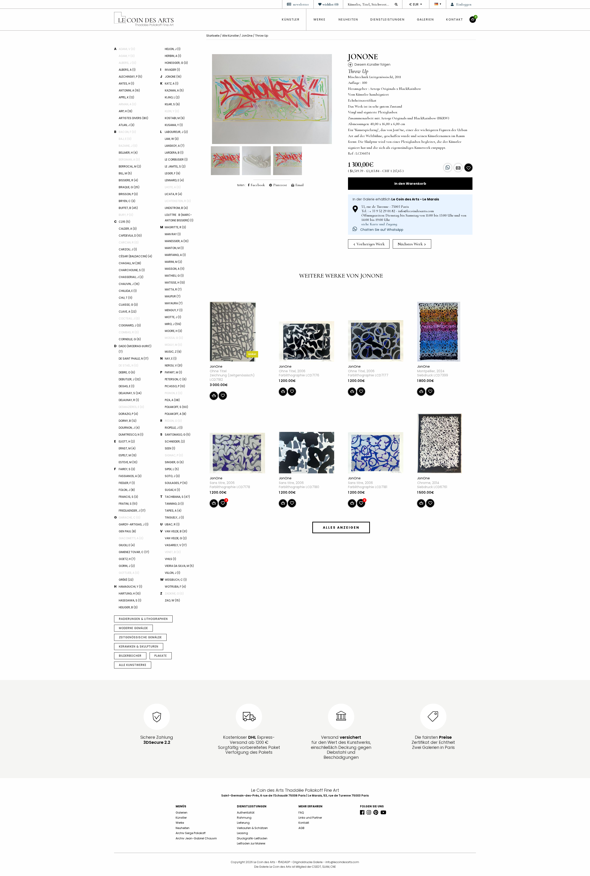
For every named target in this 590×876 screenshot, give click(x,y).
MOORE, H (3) (173, 331)
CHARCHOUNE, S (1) (132, 270)
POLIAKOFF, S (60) (176, 407)
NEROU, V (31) (173, 365)
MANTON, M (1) (174, 248)
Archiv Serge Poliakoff (191, 833)
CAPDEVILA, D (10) (130, 235)
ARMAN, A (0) (127, 104)
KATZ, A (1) (171, 83)
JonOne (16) (173, 77)
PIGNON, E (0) (173, 393)
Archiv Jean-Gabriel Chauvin (196, 838)
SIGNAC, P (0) (174, 455)
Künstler (181, 818)
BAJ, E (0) (125, 139)
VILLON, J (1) (172, 573)
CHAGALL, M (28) (130, 263)
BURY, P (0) (126, 215)
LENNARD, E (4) (174, 180)
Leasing (242, 833)
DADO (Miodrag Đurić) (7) (135, 349)
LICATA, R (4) (173, 194)
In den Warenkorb (410, 183)
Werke (319, 19)
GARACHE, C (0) (129, 517)
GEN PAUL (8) (127, 531)
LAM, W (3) (172, 139)
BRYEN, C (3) (127, 201)
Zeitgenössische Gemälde (140, 637)
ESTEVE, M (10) (128, 462)
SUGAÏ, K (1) (172, 490)
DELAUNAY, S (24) (130, 393)
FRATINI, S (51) (128, 504)
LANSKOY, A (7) (174, 146)
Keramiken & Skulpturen (138, 646)
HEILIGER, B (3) (128, 607)
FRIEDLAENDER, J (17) (132, 511)
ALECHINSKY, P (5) (130, 77)
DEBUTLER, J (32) (130, 379)
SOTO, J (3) (172, 476)
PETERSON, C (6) (175, 379)
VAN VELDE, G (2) (176, 538)
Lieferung (243, 823)
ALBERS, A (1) (127, 70)
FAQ (301, 812)
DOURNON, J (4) (129, 428)
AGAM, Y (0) (127, 56)
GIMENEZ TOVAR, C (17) (134, 552)
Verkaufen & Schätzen (252, 828)
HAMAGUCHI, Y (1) (130, 587)
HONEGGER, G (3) (176, 63)
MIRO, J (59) (173, 324)
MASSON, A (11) (174, 269)
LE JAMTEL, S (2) (175, 166)
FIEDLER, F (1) (127, 483)
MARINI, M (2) (173, 262)
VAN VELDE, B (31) (176, 531)
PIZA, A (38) (172, 400)
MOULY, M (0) (173, 345)
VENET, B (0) (173, 552)
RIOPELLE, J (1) (174, 428)
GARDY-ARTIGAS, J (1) (133, 524)
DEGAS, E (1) (126, 386)
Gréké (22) (126, 580)
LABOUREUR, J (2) (176, 132)
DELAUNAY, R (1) (129, 400)
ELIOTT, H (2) (127, 441)
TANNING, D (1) (174, 504)
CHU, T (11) (125, 298)
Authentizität (245, 812)
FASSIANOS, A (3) (130, 476)
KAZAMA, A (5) (174, 90)
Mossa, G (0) (174, 338)
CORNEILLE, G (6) (130, 339)
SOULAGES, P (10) (176, 483)
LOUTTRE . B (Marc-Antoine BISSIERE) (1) (179, 217)
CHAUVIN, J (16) (129, 284)
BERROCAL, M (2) (130, 166)
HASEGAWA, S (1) (130, 600)
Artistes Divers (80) (133, 118)
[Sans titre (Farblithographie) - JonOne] (237, 454)
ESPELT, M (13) (127, 455)
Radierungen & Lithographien (143, 619)
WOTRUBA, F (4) (175, 587)
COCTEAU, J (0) (129, 318)
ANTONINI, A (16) (129, 90)
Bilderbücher (130, 656)
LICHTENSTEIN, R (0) (178, 201)
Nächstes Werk (411, 243)
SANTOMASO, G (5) (177, 435)
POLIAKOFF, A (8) (175, 414)
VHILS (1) (170, 559)
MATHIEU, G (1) (174, 276)
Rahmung (244, 818)
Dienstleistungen (387, 19)
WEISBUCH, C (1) (176, 580)
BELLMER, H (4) (128, 153)
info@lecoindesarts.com (342, 862)
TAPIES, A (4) (173, 511)
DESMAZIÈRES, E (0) (131, 407)
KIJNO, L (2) (172, 97)
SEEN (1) (170, 448)
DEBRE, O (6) (127, 372)
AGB (301, 828)
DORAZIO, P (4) (128, 414)
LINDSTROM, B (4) (176, 208)
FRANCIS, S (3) (128, 497)
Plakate (160, 656)
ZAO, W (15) (172, 600)
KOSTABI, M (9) (175, 118)
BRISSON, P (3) (128, 194)
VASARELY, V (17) (176, 545)
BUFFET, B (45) (128, 208)
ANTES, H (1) (126, 83)
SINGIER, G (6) (174, 462)
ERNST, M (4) (127, 448)
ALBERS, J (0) (127, 63)
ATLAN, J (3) (126, 125)
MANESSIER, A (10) (177, 241)
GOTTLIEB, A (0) (129, 573)
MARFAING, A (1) (175, 255)
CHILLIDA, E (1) (128, 291)
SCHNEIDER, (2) (175, 441)
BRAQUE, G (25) (129, 187)
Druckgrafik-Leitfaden (252, 838)
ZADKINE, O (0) (174, 593)
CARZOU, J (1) (128, 249)
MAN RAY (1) (173, 234)
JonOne (247, 36)
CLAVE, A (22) (127, 311)
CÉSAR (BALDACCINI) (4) (135, 256)
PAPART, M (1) (173, 372)
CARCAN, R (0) (129, 242)
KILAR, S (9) (172, 104)
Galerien (425, 19)
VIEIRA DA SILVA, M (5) (179, 566)
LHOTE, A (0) (173, 187)
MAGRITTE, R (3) (175, 227)
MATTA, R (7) (173, 289)
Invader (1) (172, 70)
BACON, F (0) (127, 132)
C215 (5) (124, 222)
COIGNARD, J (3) (130, 325)
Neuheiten (348, 19)
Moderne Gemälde (133, 628)
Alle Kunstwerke (132, 665)
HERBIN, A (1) (173, 56)
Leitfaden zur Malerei (251, 843)
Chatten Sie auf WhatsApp (381, 229)
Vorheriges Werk (370, 243)
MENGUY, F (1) (174, 310)
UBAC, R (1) (172, 524)
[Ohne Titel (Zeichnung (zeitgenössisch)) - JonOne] (233, 332)
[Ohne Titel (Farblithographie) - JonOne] (306, 342)
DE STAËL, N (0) (128, 365)
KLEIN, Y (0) (172, 111)
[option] (272, 99)
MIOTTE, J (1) (173, 317)
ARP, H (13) (125, 111)
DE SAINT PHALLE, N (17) (133, 358)
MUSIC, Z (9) (173, 352)
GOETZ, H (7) (127, 559)
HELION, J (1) (172, 49)
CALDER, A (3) (128, 229)
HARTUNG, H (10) (130, 593)
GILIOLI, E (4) (127, 545)
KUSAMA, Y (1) (174, 125)
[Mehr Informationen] (458, 168)
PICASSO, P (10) (175, 386)
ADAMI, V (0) (127, 49)
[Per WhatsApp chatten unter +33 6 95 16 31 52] (448, 168)
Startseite (212, 36)
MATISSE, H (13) (175, 282)
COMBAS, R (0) (129, 332)
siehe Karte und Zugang (379, 224)
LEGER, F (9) (172, 173)
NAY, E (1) (171, 358)
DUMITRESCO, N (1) (131, 435)
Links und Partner (310, 818)
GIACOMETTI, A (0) (131, 538)
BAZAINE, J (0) (128, 146)
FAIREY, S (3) (127, 469)
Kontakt (454, 19)
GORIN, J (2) (127, 566)
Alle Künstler (230, 36)
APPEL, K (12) (126, 97)
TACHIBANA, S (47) (177, 497)
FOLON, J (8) (127, 490)
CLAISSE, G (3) (128, 305)
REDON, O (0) (173, 421)
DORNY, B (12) (127, 421)
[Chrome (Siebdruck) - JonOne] (439, 444)
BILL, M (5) (125, 173)
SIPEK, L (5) (172, 469)
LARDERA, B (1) (174, 153)
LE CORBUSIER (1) (176, 159)
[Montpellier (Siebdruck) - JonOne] (438, 332)
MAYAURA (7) (174, 303)
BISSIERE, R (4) (128, 180)
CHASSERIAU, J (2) (131, 277)
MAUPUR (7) (172, 296)
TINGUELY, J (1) (174, 517)
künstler (291, 19)
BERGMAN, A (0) (129, 159)
